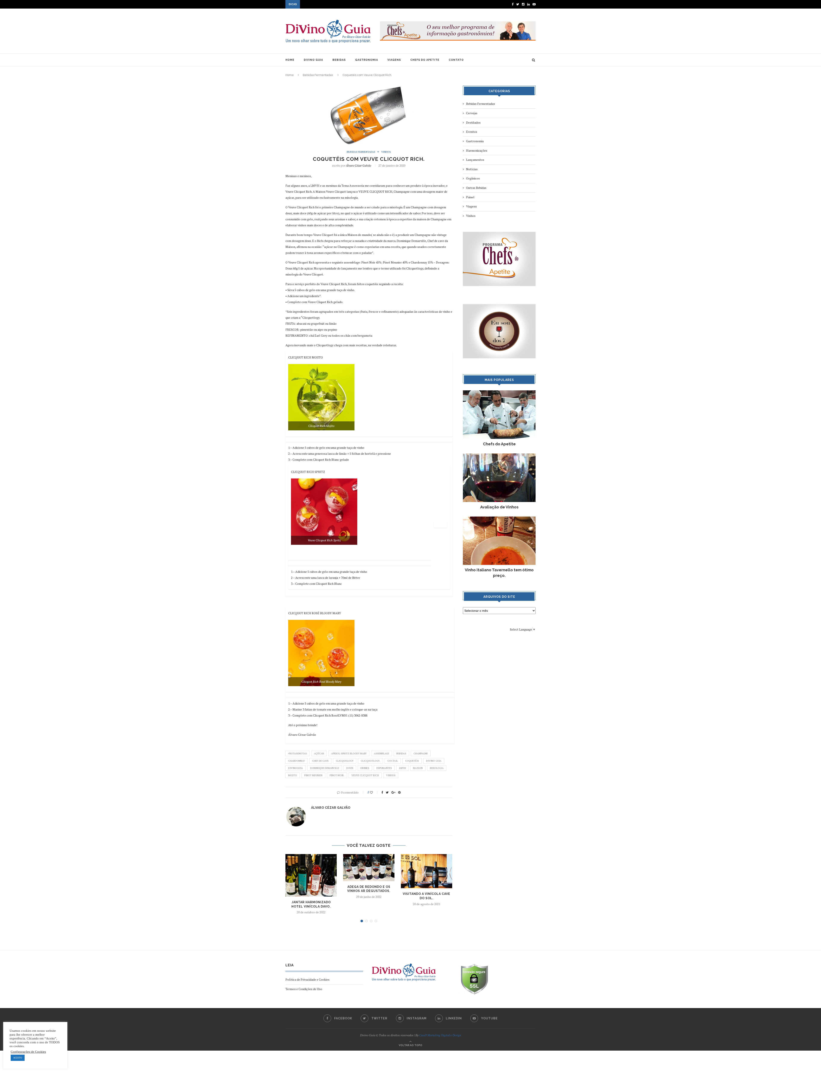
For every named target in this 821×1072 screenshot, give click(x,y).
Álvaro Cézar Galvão (358, 165)
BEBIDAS (339, 59)
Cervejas (471, 113)
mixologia (437, 768)
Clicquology (344, 760)
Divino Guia (434, 760)
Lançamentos (475, 160)
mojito (292, 775)
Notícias (472, 169)
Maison (418, 768)
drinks (364, 768)
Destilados (473, 122)
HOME (289, 59)
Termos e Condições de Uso (303, 989)
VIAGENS (394, 59)
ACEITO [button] (17, 1057)
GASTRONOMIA (366, 59)
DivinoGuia (295, 768)
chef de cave (320, 760)
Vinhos (386, 151)
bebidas (401, 753)
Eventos (471, 132)
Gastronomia (475, 141)
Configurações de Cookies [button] (28, 1051)
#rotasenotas (297, 753)
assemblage (381, 753)
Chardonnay (296, 760)
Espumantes (384, 768)
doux (349, 768)
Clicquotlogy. (370, 760)
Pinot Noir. (337, 775)
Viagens (471, 206)
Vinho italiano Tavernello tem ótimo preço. (499, 572)
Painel (470, 197)
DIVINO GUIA (313, 59)
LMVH (402, 768)
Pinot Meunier (313, 775)
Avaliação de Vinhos (499, 507)
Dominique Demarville (324, 768)
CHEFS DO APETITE (424, 59)
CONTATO (456, 59)
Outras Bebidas (476, 188)
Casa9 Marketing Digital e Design (440, 1035)
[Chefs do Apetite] (499, 392)
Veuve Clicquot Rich (365, 775)
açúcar (319, 753)
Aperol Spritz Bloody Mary (349, 753)
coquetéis (412, 760)
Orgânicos (473, 178)
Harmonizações (476, 150)
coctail (392, 760)
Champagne (420, 753)
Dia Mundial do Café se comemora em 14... (328, 4)
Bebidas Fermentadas (318, 75)
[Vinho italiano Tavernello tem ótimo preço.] (499, 519)
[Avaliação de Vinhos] (499, 455)
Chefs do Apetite (499, 444)
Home (289, 75)
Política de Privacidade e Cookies (307, 979)
